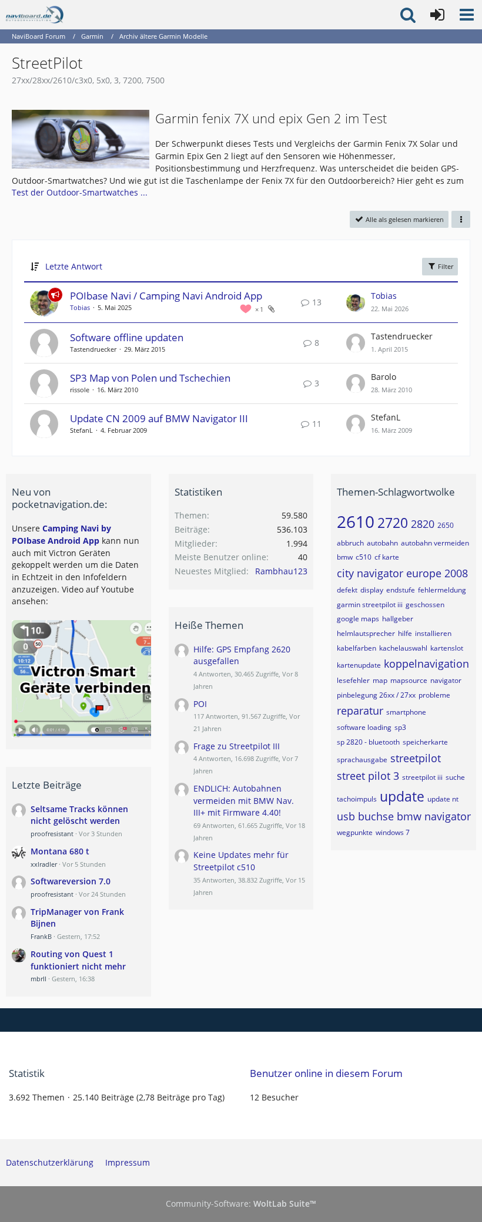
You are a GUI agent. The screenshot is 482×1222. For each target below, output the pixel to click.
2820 (422, 524)
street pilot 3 (368, 776)
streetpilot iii (422, 777)
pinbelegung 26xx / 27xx (376, 695)
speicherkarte (425, 742)
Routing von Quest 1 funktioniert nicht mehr (78, 960)
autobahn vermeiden (435, 543)
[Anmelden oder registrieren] (437, 14)
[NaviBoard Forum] (35, 14)
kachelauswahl (403, 648)
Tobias (80, 307)
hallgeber (397, 619)
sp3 (400, 727)
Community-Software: (241, 1203)
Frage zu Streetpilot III (236, 746)
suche (455, 777)
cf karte (386, 557)
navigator (445, 680)
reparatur (360, 710)
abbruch (350, 543)
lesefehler (353, 680)
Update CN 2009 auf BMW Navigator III (159, 418)
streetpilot (415, 758)
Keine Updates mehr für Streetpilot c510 (241, 861)
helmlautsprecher (366, 633)
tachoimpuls (357, 799)
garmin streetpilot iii (370, 605)
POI (200, 703)
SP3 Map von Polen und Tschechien (150, 378)
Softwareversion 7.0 (71, 881)
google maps (358, 619)
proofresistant (52, 833)
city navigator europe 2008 (402, 573)
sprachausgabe (362, 760)
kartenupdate (359, 665)
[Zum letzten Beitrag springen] (355, 302)
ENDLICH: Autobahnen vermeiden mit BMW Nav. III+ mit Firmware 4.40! (243, 800)
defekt (347, 590)
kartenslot (446, 648)
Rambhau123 (281, 571)
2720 (392, 522)
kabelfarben (356, 648)
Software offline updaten (126, 337)
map (380, 680)
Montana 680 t (60, 851)
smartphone (406, 712)
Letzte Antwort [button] (73, 266)
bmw (345, 557)
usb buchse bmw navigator (404, 816)
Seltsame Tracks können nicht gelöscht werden (79, 815)
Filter (444, 266)
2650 (445, 525)
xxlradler (44, 864)
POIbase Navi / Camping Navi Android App (166, 295)
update (402, 796)
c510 (363, 557)
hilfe (405, 633)
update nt (442, 799)
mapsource (408, 680)
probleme (434, 695)
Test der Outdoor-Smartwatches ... (80, 192)
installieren (433, 633)
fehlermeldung (442, 590)
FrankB (41, 936)
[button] (466, 14)
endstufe (400, 590)
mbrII (38, 978)
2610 (355, 521)
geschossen (425, 605)
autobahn (382, 543)
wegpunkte (355, 832)
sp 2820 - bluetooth (368, 742)
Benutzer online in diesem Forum (326, 1073)
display (371, 590)
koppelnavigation (426, 664)
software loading (364, 727)
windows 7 (393, 832)
